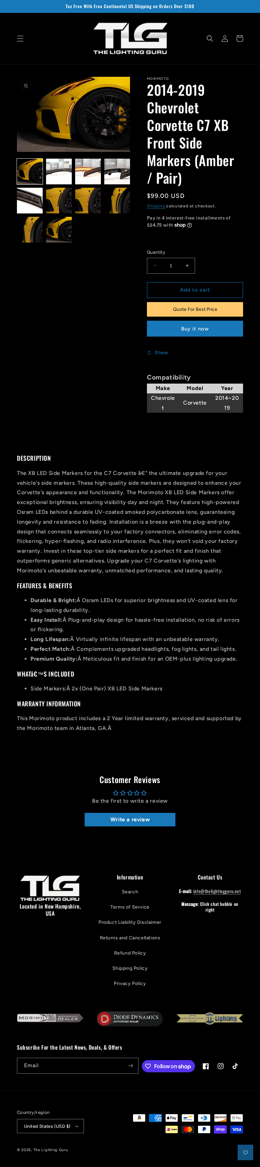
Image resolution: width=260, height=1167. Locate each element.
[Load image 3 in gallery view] (88, 171)
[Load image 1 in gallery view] (30, 171)
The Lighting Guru (51, 1150)
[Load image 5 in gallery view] (30, 200)
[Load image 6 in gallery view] (59, 200)
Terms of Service (130, 907)
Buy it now (195, 329)
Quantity (156, 252)
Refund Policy (130, 953)
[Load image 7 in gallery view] (88, 200)
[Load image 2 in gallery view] (59, 171)
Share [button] (161, 353)
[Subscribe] (130, 1066)
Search (130, 892)
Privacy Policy (130, 983)
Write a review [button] (130, 819)
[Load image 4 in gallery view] (117, 171)
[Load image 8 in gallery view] (117, 200)
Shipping (156, 206)
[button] (20, 38)
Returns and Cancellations (130, 938)
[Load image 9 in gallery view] (30, 230)
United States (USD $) (47, 1126)
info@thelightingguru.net (217, 891)
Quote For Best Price (195, 309)
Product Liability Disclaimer (130, 922)
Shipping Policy (130, 968)
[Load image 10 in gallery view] (59, 230)
